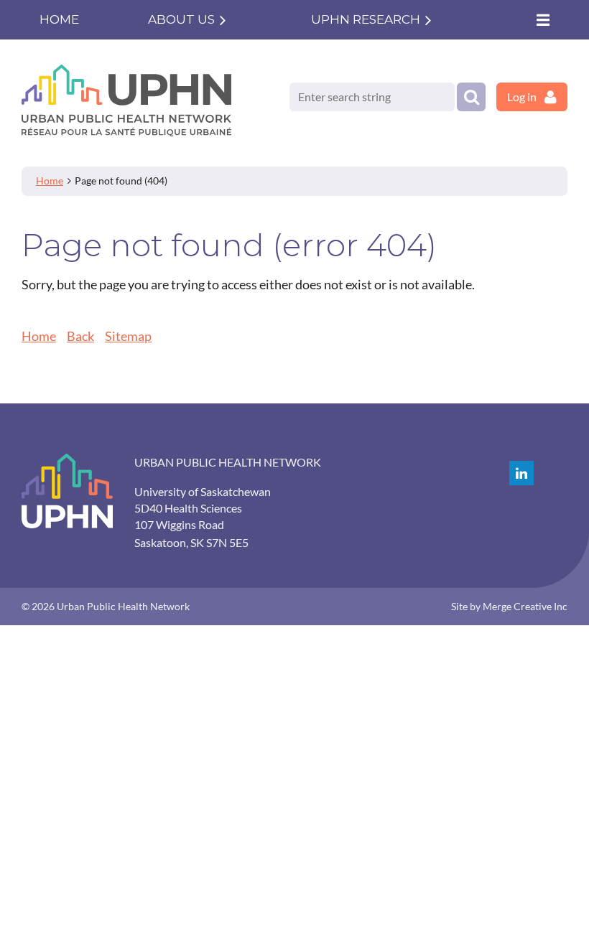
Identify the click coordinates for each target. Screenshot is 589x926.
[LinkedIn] (521, 473)
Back (80, 336)
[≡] (542, 19)
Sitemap (128, 336)
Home (49, 180)
